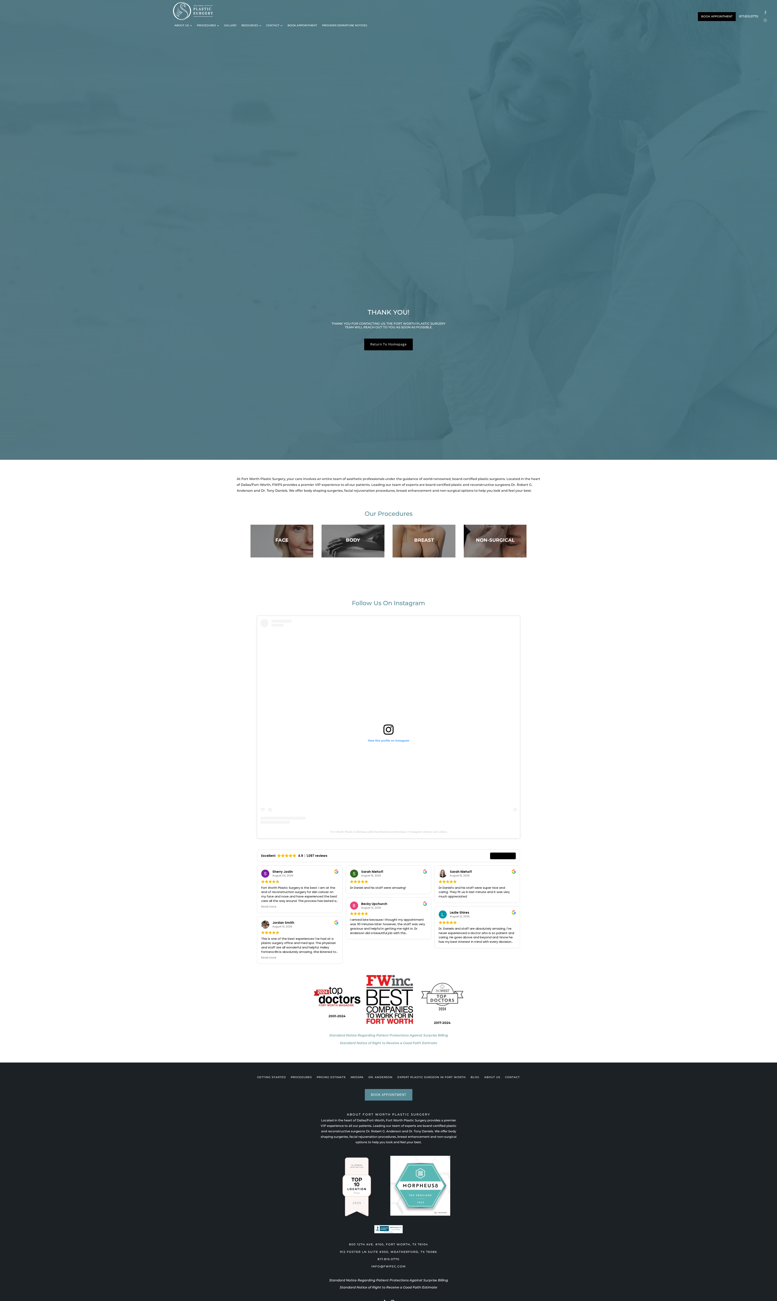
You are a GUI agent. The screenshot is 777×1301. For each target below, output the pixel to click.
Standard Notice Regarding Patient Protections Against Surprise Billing (388, 1280)
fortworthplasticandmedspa (389, 831)
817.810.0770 (388, 1259)
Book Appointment (388, 1094)
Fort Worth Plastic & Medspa (348, 831)
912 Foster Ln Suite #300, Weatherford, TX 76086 (388, 1252)
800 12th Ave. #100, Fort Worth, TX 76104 (388, 1244)
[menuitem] (183, 25)
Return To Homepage (388, 344)
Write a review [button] (503, 856)
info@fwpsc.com (388, 1266)
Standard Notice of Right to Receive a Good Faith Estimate (388, 1287)
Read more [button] (268, 907)
